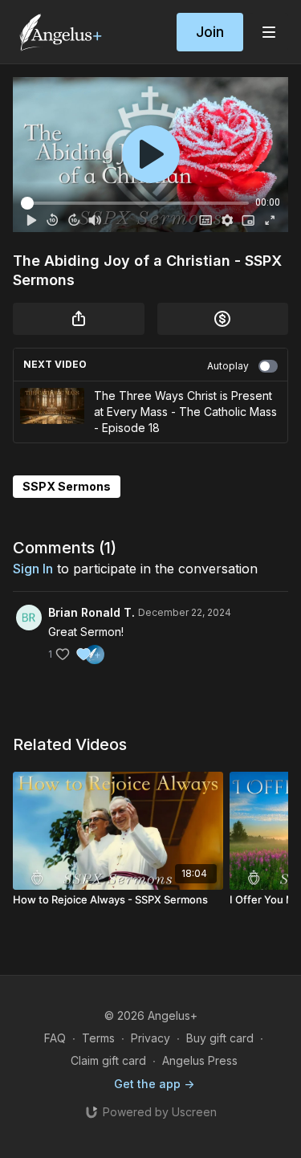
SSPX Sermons (66, 486)
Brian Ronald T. (91, 612)
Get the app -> (154, 1084)
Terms (98, 1038)
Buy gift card (220, 1038)
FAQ (55, 1038)
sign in (33, 569)
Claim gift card (108, 1060)
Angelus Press (200, 1060)
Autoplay (228, 366)
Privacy (150, 1038)
